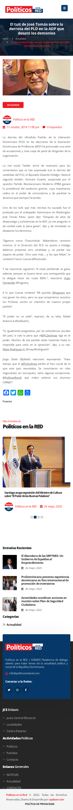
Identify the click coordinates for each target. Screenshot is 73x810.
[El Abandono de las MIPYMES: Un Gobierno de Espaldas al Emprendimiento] (10, 562)
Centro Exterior (16, 731)
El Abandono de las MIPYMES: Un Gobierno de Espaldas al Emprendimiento (42, 559)
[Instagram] (17, 690)
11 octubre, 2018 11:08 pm (23, 127)
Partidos (12, 753)
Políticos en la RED (24, 120)
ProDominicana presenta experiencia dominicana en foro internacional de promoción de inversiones (45, 580)
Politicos (12, 746)
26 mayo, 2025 (33, 568)
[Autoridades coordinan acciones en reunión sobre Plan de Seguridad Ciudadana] (10, 604)
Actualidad (21, 38)
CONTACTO (14, 788)
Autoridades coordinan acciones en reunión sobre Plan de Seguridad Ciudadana (44, 601)
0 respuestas (54, 127)
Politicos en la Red (16, 795)
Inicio (5, 38)
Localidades (14, 724)
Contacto (12, 759)
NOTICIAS (13, 775)
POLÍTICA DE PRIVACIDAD (39, 804)
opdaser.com (56, 799)
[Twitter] (9, 690)
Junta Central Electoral (21, 718)
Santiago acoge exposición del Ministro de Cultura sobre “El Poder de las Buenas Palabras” (33, 494)
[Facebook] (25, 690)
